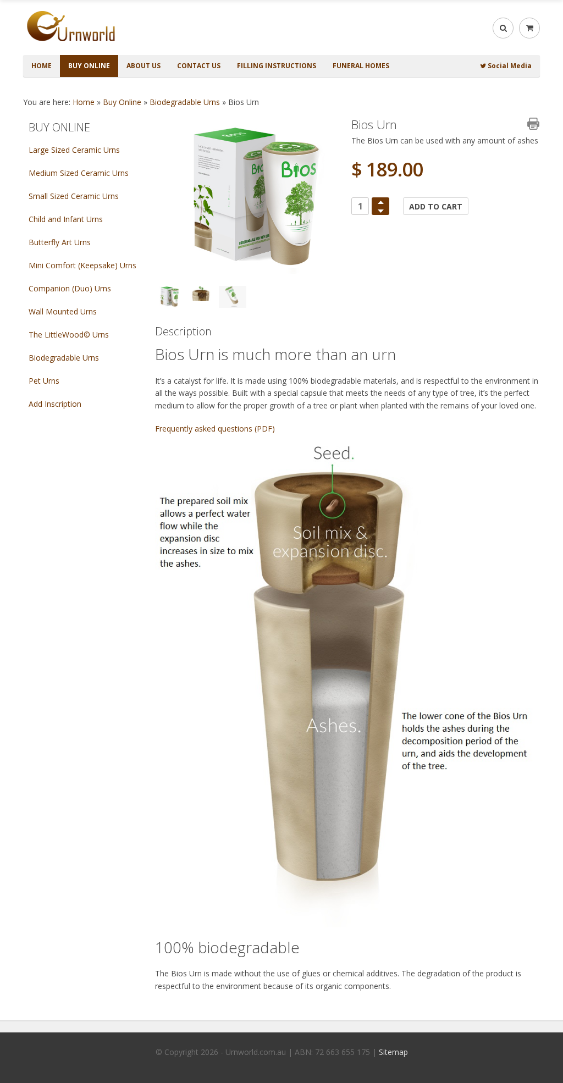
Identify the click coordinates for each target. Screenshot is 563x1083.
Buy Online (122, 102)
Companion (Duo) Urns (70, 288)
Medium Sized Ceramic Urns (79, 173)
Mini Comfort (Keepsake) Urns (82, 265)
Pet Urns (44, 380)
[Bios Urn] (249, 197)
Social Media (509, 65)
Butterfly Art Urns (60, 242)
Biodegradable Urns (185, 102)
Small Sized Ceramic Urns (74, 196)
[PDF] (515, 123)
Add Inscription (55, 404)
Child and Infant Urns (66, 219)
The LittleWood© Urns (69, 334)
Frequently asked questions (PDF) (215, 428)
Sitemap (393, 1052)
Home (84, 102)
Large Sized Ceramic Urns (74, 150)
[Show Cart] (529, 28)
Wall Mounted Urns (63, 311)
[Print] (533, 123)
